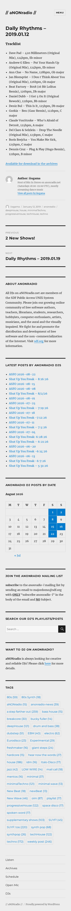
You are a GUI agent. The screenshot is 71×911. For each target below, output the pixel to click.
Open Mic (12, 885)
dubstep (15, 733)
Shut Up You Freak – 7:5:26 (28, 427)
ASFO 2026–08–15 (22, 384)
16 (61, 526)
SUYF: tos (17, 827)
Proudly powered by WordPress (43, 904)
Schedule (12, 876)
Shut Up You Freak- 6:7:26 (27, 461)
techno (44, 213)
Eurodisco (16, 740)
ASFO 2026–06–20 (22, 446)
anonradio (49, 206)
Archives (11, 868)
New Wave (17, 798)
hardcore (15, 755)
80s (12, 697)
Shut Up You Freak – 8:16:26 (28, 379)
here (48, 663)
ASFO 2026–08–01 (22, 398)
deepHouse (12, 210)
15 (52, 526)
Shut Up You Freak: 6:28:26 (28, 437)
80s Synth (31, 697)
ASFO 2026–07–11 (21, 422)
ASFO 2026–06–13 (22, 456)
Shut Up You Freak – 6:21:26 (28, 441)
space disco (52, 805)
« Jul (17, 555)
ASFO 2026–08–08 (22, 388)
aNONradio (17, 704)
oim (37, 798)
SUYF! (56, 820)
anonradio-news (45, 704)
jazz (12, 769)
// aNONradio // (21, 12)
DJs (8, 893)
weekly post (39, 841)
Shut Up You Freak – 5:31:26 (28, 465)
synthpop (16, 834)
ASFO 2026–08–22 (22, 374)
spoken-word (18, 812)
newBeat (38, 791)
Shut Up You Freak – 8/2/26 (28, 393)
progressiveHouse (16, 213)
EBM (34, 733)
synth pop (41, 827)
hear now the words (44, 755)
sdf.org (39, 341)
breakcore (17, 719)
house (23, 210)
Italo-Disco (51, 762)
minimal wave (50, 783)
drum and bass (46, 726)
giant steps (42, 747)
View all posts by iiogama (31, 193)
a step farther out (22, 711)
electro (52, 733)
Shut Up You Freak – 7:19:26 (28, 408)
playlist (54, 798)
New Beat (16, 791)
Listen (10, 859)
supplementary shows (26, 820)
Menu (60, 12)
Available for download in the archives (32, 163)
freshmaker (17, 747)
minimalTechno (36, 210)
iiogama (15, 206)
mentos (15, 776)
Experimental (42, 740)
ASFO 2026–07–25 (22, 403)
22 (52, 534)
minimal (35, 776)
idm (31, 762)
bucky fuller (41, 719)
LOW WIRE (32, 769)
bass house (52, 711)
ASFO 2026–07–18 (22, 412)
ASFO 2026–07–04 (22, 432)
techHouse (33, 213)
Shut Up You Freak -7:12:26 (28, 417)
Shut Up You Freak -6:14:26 (28, 451)
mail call (55, 769)
